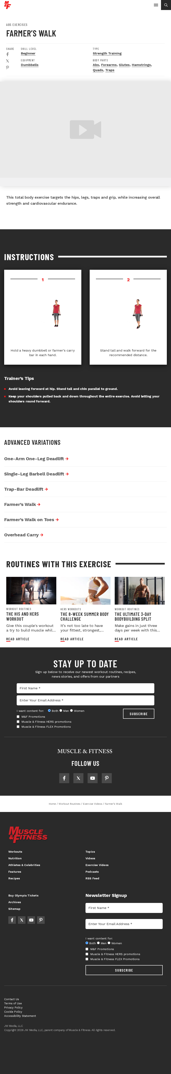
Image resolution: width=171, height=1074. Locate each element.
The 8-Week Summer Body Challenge (84, 616)
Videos (90, 858)
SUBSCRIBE (139, 713)
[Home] (7, 7)
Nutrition (15, 858)
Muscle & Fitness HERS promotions (46, 721)
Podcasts (92, 871)
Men (66, 710)
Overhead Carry (21, 534)
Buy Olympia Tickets (23, 895)
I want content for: (30, 710)
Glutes (124, 65)
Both (55, 710)
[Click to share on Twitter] (7, 61)
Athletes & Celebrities (24, 865)
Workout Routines (18, 609)
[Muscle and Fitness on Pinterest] (107, 778)
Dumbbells (30, 65)
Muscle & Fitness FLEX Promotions (46, 726)
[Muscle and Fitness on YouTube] (93, 778)
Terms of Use (13, 1003)
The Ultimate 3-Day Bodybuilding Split (133, 616)
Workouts (15, 851)
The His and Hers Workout (22, 616)
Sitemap (14, 908)
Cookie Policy (13, 1011)
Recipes (14, 878)
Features (14, 871)
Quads (98, 70)
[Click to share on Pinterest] (7, 67)
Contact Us (11, 999)
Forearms (109, 65)
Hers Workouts (70, 609)
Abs (96, 65)
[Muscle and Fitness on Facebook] (64, 778)
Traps (109, 70)
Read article (18, 639)
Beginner (28, 53)
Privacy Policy (13, 1007)
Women (79, 710)
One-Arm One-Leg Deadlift (34, 458)
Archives (14, 902)
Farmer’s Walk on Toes (29, 519)
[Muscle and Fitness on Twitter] (78, 778)
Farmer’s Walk (20, 504)
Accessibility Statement (20, 1015)
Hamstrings (141, 65)
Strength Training (107, 53)
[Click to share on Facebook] (7, 54)
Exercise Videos (97, 865)
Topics (90, 851)
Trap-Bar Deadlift (23, 489)
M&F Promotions (33, 716)
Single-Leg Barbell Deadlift (34, 473)
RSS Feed (92, 878)
